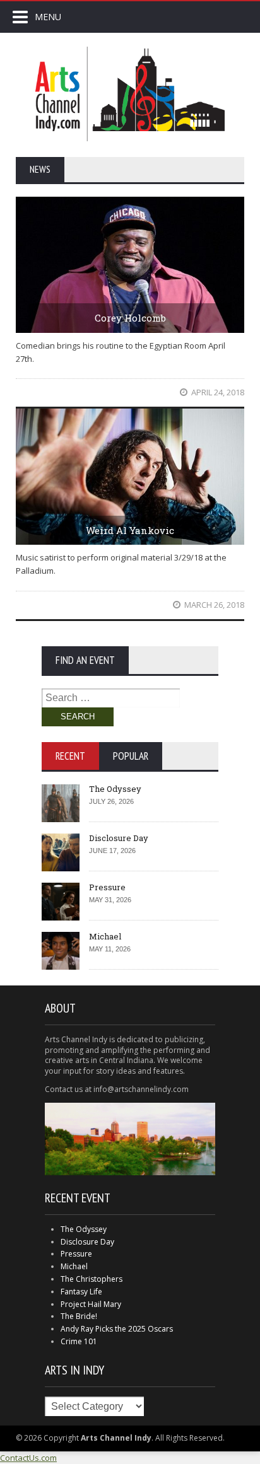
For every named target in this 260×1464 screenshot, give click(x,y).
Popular (130, 756)
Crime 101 (79, 1341)
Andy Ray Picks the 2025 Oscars (117, 1328)
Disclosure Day (118, 838)
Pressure (107, 887)
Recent (70, 756)
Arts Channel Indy (130, 94)
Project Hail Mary (91, 1304)
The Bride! (79, 1316)
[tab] (70, 756)
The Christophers (91, 1279)
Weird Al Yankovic (130, 530)
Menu (48, 17)
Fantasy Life (81, 1291)
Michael (105, 936)
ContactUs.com (28, 1457)
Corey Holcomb (130, 317)
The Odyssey (115, 788)
